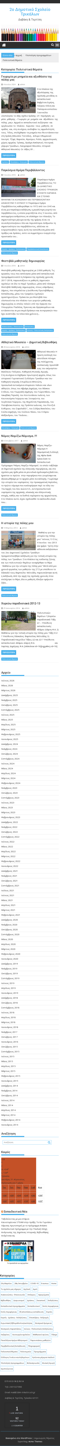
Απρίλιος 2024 (8, 773)
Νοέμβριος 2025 (9, 700)
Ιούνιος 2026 (7, 680)
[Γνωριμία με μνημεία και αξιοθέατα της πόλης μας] (18, 89)
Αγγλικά (26, 1289)
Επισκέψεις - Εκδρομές (18, 162)
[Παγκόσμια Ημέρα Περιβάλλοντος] (18, 179)
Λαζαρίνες (5, 1334)
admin (22, 84)
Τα (8, 1263)
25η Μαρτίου (6, 1283)
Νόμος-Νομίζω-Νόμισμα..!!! (19, 436)
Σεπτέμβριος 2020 (10, 934)
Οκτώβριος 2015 (9, 1046)
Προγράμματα (40, 1351)
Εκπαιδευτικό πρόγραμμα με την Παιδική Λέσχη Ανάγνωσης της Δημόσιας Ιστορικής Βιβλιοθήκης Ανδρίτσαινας (25, 1232)
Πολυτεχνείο (25, 1351)
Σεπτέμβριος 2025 (10, 709)
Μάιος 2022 (7, 846)
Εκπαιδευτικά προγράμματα (13, 1306)
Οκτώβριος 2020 (9, 929)
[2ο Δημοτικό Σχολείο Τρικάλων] (30, 40)
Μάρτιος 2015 (8, 1071)
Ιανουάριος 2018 (9, 1027)
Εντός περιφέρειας (9, 1312)
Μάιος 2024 (7, 768)
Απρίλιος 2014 (8, 1110)
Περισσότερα (9, 155)
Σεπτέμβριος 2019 (10, 978)
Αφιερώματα (43, 1294)
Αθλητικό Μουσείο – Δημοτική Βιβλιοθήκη (29, 342)
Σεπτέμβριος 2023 (10, 797)
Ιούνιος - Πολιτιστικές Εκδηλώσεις (40, 330)
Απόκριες (31, 1294)
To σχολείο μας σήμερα (11, 1289)
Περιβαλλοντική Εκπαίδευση (37, 249)
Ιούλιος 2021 (7, 890)
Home (53, 1283)
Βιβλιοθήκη (6, 1300)
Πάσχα (54, 1334)
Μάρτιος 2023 (8, 812)
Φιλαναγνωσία (33, 1363)
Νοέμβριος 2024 (9, 748)
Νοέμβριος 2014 (9, 1090)
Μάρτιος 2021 (8, 910)
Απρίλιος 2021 (8, 905)
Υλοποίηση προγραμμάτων (12, 1363)
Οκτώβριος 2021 (9, 880)
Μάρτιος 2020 (8, 949)
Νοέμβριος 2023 (9, 788)
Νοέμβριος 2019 (9, 968)
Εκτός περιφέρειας (50, 1306)
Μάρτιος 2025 (8, 729)
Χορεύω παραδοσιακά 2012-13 (20, 603)
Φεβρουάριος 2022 (10, 861)
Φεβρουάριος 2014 (10, 1119)
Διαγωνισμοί (18, 1300)
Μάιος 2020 (7, 939)
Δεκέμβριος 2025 (9, 695)
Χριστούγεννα (7, 1368)
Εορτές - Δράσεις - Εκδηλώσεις (13, 249)
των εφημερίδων (22, 1263)
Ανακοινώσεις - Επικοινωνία (12, 326)
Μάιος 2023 (7, 807)
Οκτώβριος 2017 (9, 1036)
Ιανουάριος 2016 (9, 1041)
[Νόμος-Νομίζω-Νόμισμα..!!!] (18, 445)
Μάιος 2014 (7, 1105)
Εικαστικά (41, 1300)
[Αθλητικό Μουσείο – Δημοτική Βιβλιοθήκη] (18, 351)
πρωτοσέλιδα (13, 1263)
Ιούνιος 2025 (7, 714)
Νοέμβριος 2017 (9, 1032)
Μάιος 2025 (7, 719)
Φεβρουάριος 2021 (10, 914)
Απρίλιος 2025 (8, 724)
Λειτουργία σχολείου (21, 1334)
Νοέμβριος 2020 (9, 924)
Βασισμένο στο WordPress (19, 1438)
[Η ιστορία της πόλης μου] (18, 532)
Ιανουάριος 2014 (9, 1124)
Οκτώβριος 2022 (9, 831)
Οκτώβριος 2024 (9, 753)
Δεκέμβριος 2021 (9, 870)
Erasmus (45, 1283)
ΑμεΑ (35, 1289)
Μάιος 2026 (7, 685)
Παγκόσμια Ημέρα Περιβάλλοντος (23, 170)
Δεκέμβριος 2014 (9, 1085)
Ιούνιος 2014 (7, 1100)
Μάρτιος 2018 (8, 1022)
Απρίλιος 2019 (8, 988)
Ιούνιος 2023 (7, 802)
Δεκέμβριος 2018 (9, 997)
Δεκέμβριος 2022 (9, 822)
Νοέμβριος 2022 (9, 827)
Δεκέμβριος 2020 (9, 919)
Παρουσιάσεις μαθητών (40, 1340)
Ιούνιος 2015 (7, 1056)
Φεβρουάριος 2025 (10, 734)
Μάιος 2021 (7, 900)
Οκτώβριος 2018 (9, 1002)
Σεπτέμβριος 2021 (10, 885)
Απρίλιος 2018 (8, 1017)
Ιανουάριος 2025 (9, 739)
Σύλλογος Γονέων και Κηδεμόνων (15, 1357)
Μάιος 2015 (7, 1061)
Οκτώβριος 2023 (9, 792)
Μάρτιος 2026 (8, 690)
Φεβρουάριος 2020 (10, 953)
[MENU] (57, 45)
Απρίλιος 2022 (8, 851)
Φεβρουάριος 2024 (10, 783)
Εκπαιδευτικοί (34, 1306)
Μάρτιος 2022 (8, 856)
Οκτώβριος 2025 (9, 705)
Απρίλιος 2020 (8, 944)
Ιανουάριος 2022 (9, 866)
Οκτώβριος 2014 (9, 1095)
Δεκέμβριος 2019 (9, 963)
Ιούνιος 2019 (7, 983)
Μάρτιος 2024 (8, 778)
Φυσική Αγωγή (48, 1363)
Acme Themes (35, 1441)
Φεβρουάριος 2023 (10, 817)
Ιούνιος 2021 (7, 895)
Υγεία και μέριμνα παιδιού (43, 1357)
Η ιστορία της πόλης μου (17, 523)
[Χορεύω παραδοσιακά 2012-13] (18, 612)
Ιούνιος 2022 (7, 841)
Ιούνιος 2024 (7, 763)
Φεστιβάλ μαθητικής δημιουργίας (23, 261)
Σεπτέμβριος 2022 (10, 836)
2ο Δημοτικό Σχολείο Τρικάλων (29, 11)
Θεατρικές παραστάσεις (11, 1329)
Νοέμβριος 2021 (9, 875)
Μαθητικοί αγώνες (41, 1334)
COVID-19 (34, 1283)
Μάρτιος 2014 (8, 1115)
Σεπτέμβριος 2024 (10, 758)
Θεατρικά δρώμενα (43, 1323)
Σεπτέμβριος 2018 (10, 1007)
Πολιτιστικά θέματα (36, 162)
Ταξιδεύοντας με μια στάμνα (15, 1218)
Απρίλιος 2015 (8, 1066)
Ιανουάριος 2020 (9, 958)
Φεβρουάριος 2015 (10, 1075)
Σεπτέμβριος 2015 (10, 1051)
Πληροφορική (34, 1346)
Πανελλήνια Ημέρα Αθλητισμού (14, 1340)
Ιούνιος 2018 (7, 1012)
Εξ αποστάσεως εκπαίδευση (32, 1312)
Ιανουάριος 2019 (9, 993)
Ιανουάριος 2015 (9, 1080)
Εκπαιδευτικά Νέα (15, 1211)
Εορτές (49, 1312)
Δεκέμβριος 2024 (9, 744)
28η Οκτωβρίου (21, 1283)
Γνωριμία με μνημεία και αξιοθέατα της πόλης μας (26, 78)
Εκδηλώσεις (29, 326)
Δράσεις (5, 162)
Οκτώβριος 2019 (9, 973)
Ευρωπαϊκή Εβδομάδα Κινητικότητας (16, 1323)
